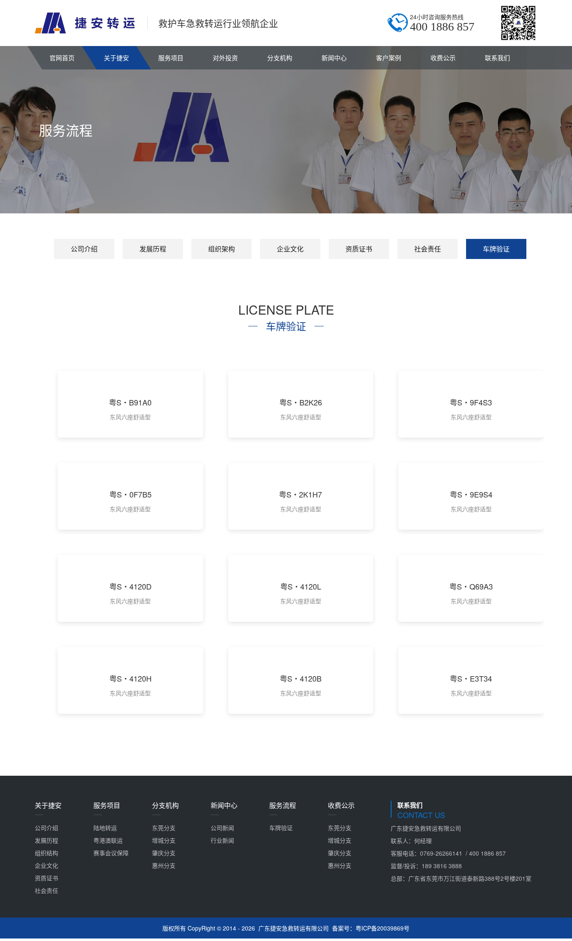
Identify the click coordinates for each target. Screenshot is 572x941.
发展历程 (152, 249)
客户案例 (388, 57)
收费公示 (443, 57)
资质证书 (358, 249)
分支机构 (279, 57)
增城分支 (163, 840)
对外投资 (225, 57)
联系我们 (497, 57)
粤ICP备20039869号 (383, 928)
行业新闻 (222, 840)
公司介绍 (84, 249)
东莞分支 (163, 827)
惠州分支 (163, 865)
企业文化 (290, 249)
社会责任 (427, 249)
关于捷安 (116, 57)
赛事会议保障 (111, 853)
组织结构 (46, 853)
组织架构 (221, 249)
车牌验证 (496, 249)
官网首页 (62, 57)
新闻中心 (334, 57)
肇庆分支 (163, 853)
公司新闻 (222, 827)
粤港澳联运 (108, 840)
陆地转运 (105, 827)
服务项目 (170, 57)
